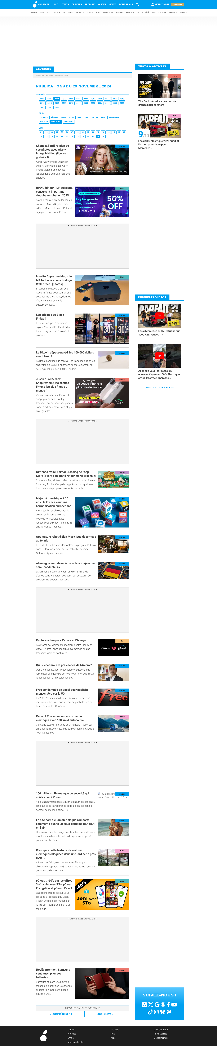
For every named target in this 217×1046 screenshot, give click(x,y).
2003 (122, 103)
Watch (57, 13)
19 (46, 136)
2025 (50, 99)
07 (72, 132)
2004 (115, 103)
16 (119, 132)
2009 (78, 103)
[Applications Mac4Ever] (144, 1005)
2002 (42, 107)
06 (67, 132)
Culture (162, 13)
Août (103, 118)
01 (41, 132)
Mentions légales (76, 1042)
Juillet (94, 118)
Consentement (161, 1038)
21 (57, 136)
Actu (56, 4)
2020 (86, 99)
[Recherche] (137, 4)
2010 (71, 103)
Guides (102, 4)
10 (88, 132)
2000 (57, 107)
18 (41, 136)
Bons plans (126, 4)
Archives (49, 75)
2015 (122, 99)
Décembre (69, 122)
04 (57, 132)
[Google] (157, 1005)
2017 (107, 99)
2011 (64, 103)
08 (77, 132)
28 (93, 136)
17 (124, 132)
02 (46, 132)
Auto (98, 13)
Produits (90, 4)
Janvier (44, 118)
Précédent (61, 1013)
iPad (42, 13)
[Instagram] (156, 1012)
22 (62, 136)
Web (154, 13)
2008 (86, 103)
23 (67, 136)
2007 (93, 103)
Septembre (114, 118)
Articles (77, 4)
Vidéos (112, 4)
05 (62, 132)
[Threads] (163, 1005)
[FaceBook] (168, 1005)
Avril (71, 118)
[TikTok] (150, 1012)
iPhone (34, 13)
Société (145, 13)
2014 (42, 103)
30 (103, 136)
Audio (70, 13)
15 (114, 132)
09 (83, 132)
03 (52, 132)
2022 (71, 99)
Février (54, 118)
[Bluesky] (162, 1012)
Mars (63, 118)
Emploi (71, 1038)
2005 (107, 103)
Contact (71, 1029)
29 (98, 136)
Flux (113, 1033)
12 (98, 132)
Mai (79, 118)
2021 (78, 99)
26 (83, 136)
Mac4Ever (40, 75)
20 (52, 136)
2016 (115, 99)
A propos (72, 1033)
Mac (49, 13)
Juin (86, 118)
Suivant (106, 1013)
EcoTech (130, 13)
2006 (100, 103)
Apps (113, 1038)
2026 (42, 99)
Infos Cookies (160, 1033)
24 (72, 136)
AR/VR (90, 13)
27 (88, 136)
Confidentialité (161, 1029)
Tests (65, 4)
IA (138, 13)
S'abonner (177, 4)
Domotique (108, 13)
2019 (93, 99)
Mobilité (80, 13)
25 (77, 136)
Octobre (44, 122)
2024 (57, 99)
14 (108, 132)
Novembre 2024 (61, 75)
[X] (150, 1005)
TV (64, 13)
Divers (183, 13)
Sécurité (173, 13)
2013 (50, 103)
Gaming (119, 13)
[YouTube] (174, 1005)
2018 (100, 99)
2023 (64, 99)
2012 (57, 103)
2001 (50, 107)
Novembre (56, 122)
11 (93, 132)
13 (103, 132)
